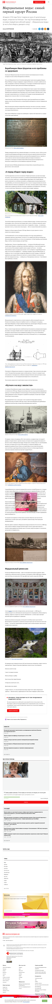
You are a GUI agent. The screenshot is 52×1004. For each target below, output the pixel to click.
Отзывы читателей (6, 977)
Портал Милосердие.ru (7, 967)
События (6, 884)
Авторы (4, 970)
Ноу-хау (5, 876)
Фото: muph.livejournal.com (17, 659)
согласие (13, 916)
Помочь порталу (13, 710)
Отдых (5, 880)
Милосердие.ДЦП (38, 988)
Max (19, 978)
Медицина (6, 874)
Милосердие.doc (38, 986)
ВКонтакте (21, 970)
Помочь (26, 802)
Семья (5, 882)
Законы (5, 864)
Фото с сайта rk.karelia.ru (19, 148)
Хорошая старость (38, 983)
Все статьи (6, 888)
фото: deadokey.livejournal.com (26, 562)
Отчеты (20, 988)
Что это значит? (26, 1001)
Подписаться (26, 914)
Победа (36, 981)
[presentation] (26, 910)
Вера (5, 862)
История (6, 866)
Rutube (20, 975)
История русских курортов (22, 717)
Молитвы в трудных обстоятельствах (42, 984)
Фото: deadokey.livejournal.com (29, 606)
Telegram (20, 967)
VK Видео (20, 977)
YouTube (20, 974)
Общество (6, 878)
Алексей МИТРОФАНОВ (8, 29)
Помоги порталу (39, 2)
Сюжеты (4, 974)
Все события (7, 840)
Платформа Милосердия (39, 970)
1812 (36, 979)
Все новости (7, 754)
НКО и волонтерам (6, 978)
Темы (4, 975)
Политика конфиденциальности (24, 986)
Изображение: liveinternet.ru (10, 315)
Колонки (6, 868)
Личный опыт (7, 872)
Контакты (4, 982)
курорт (10, 611)
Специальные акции (38, 978)
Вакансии (4, 972)
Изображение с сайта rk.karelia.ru (14, 484)
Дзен (20, 969)
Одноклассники (22, 972)
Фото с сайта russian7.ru (23, 434)
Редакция (4, 969)
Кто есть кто (6, 870)
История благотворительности (11, 717)
